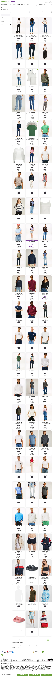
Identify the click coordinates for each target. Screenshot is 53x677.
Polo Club (46, 645)
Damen (2, 20)
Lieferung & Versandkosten (26, 659)
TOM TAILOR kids (23, 643)
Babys (38, 660)
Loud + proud (23, 645)
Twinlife (41, 643)
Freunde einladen (4, 660)
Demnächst (43, 660)
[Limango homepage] (4, 1)
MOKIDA (28, 643)
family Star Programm (4, 659)
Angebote (38, 659)
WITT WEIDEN (37, 643)
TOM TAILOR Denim (15, 643)
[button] (50, 1)
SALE (2, 24)
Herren (2, 21)
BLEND (38, 645)
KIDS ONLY (46, 643)
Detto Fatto (42, 645)
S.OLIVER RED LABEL (16, 647)
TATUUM (32, 643)
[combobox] (44, 4)
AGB (11, 659)
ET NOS (27, 645)
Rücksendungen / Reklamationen (27, 660)
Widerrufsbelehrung (14, 660)
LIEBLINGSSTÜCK (33, 645)
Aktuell (43, 659)
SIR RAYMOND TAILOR (16, 645)
